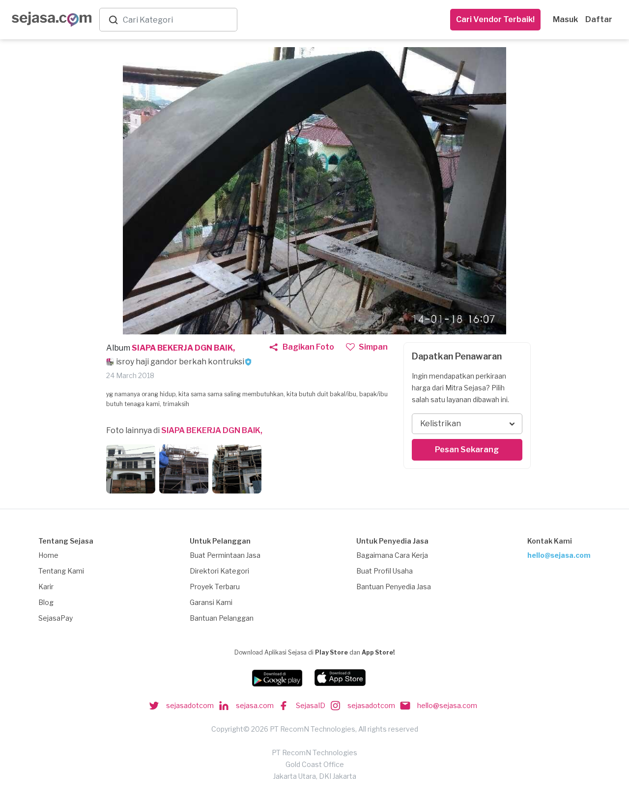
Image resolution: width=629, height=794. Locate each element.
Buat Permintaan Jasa (225, 555)
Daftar (598, 19)
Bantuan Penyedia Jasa (393, 586)
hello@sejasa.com (559, 555)
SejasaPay (55, 618)
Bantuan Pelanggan (222, 618)
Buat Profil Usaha (384, 571)
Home (48, 555)
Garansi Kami (211, 602)
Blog (46, 602)
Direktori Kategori (219, 571)
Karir (46, 586)
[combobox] (178, 20)
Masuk (565, 19)
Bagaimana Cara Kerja (392, 555)
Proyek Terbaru (215, 586)
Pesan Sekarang (467, 449)
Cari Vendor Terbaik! (495, 19)
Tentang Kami (61, 571)
